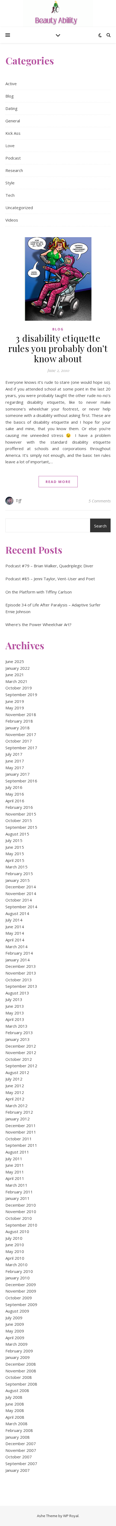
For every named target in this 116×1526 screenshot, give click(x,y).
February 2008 (19, 1430)
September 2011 (21, 1145)
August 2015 (17, 834)
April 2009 (14, 1337)
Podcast (13, 158)
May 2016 (14, 794)
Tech (10, 195)
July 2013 (13, 999)
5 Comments (99, 500)
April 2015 (14, 860)
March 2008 (16, 1423)
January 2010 (17, 1277)
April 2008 (14, 1417)
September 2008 (21, 1384)
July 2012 (13, 1079)
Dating (11, 108)
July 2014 (13, 920)
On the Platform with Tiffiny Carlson (38, 592)
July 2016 (13, 787)
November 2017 (20, 734)
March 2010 (16, 1264)
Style (10, 182)
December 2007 (20, 1443)
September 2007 (21, 1463)
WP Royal (71, 1515)
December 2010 (20, 1205)
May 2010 (14, 1251)
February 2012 (19, 1112)
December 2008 (20, 1364)
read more (58, 481)
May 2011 (14, 1172)
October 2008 (18, 1377)
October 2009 (18, 1297)
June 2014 (14, 926)
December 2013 (20, 966)
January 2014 (17, 959)
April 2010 (14, 1258)
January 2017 (17, 774)
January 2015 (17, 880)
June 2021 (14, 674)
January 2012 (17, 1118)
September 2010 (21, 1225)
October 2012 (18, 1059)
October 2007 (18, 1456)
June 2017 (14, 761)
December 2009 (20, 1284)
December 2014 (20, 886)
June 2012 (14, 1085)
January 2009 (17, 1357)
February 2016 (19, 807)
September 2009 (21, 1304)
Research (14, 170)
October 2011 (18, 1138)
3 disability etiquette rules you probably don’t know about (58, 348)
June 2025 (14, 661)
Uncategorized (19, 207)
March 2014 (16, 946)
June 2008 (14, 1404)
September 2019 (21, 694)
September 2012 (21, 1065)
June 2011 (14, 1165)
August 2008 (17, 1390)
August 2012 (17, 1072)
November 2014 (20, 893)
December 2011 (20, 1125)
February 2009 (19, 1351)
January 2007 (17, 1470)
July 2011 (13, 1158)
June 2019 (14, 701)
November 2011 (20, 1132)
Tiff (18, 500)
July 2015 (13, 840)
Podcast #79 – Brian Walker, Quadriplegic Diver (49, 565)
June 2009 (14, 1324)
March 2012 (16, 1105)
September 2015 (21, 827)
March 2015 (16, 866)
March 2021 (16, 681)
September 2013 (21, 986)
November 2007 (20, 1450)
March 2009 (16, 1344)
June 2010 (14, 1244)
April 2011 (14, 1178)
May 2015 (14, 853)
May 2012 (14, 1092)
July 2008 (13, 1397)
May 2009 (14, 1331)
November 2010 (20, 1211)
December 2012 (20, 1046)
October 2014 (18, 900)
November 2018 (20, 714)
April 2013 (14, 1019)
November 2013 (20, 973)
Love (10, 145)
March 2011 (16, 1185)
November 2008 (20, 1370)
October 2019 (18, 688)
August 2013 (17, 993)
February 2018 (19, 721)
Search (100, 526)
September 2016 (21, 780)
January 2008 (17, 1437)
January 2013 (17, 1039)
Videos (11, 220)
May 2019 (14, 707)
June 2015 (14, 847)
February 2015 (19, 873)
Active (11, 83)
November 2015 (20, 814)
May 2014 (14, 933)
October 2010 (18, 1218)
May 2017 (14, 767)
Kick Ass (13, 133)
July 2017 (13, 754)
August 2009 (17, 1311)
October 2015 (18, 820)
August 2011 (17, 1152)
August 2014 (17, 913)
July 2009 (13, 1317)
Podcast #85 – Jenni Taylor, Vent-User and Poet (50, 578)
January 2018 (17, 727)
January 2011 (17, 1198)
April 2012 (14, 1099)
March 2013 (16, 1026)
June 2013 (14, 1006)
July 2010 (13, 1238)
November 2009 (20, 1291)
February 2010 (19, 1271)
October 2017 (18, 741)
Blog (9, 96)
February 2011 (19, 1191)
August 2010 (17, 1231)
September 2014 (21, 906)
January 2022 (17, 668)
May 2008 (14, 1410)
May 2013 (14, 1013)
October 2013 (18, 979)
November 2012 (20, 1052)
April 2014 (14, 939)
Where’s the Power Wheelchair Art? (38, 624)
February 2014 (19, 953)
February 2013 (19, 1032)
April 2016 (14, 800)
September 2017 (21, 747)
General (12, 120)
